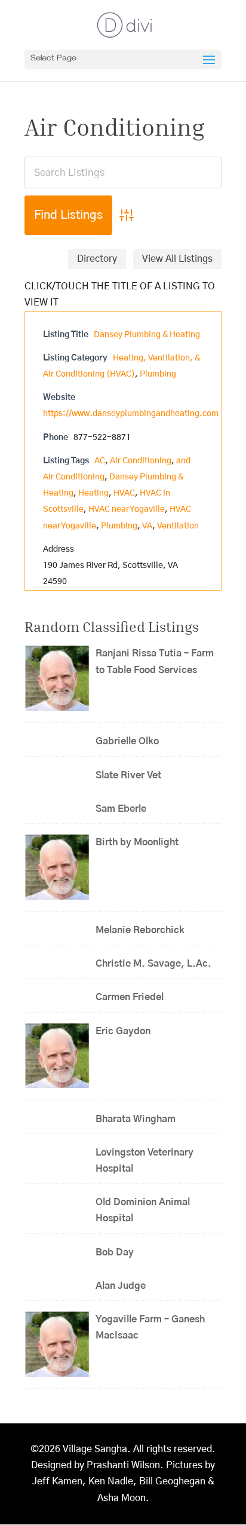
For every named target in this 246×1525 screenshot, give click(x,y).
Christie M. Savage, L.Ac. (153, 963)
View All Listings (177, 259)
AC (99, 461)
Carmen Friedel (130, 997)
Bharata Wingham (136, 1119)
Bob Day (115, 1252)
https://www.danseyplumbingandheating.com (131, 413)
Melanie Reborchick (140, 930)
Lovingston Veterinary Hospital (144, 1160)
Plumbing (158, 374)
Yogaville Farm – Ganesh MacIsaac (150, 1327)
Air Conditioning (140, 461)
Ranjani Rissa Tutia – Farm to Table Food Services (155, 661)
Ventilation (178, 526)
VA (147, 526)
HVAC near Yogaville (126, 509)
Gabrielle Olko (127, 741)
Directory (97, 259)
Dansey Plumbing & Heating (147, 335)
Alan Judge (121, 1286)
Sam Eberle (121, 809)
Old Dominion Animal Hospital (143, 1210)
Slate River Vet (128, 775)
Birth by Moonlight (137, 842)
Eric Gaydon (127, 1031)
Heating (93, 493)
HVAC (124, 493)
